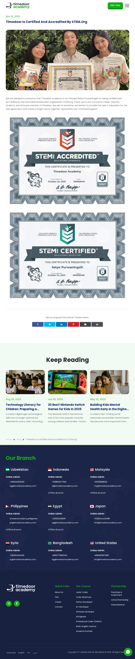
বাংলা (28, 652)
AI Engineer (81, 616)
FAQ (57, 597)
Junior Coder (82, 592)
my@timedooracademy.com (107, 486)
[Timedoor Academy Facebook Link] (17, 604)
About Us (59, 592)
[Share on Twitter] (49, 324)
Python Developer (84, 602)
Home (9, 439)
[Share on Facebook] (38, 324)
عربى (35, 652)
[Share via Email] (85, 324)
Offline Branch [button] (56, 492)
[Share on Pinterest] (73, 324)
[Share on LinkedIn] (61, 324)
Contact (59, 607)
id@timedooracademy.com (65, 486)
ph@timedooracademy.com (23, 522)
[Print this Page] (97, 324)
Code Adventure (83, 597)
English (21, 652)
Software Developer (85, 611)
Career (58, 602)
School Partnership (119, 600)
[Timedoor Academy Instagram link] (9, 604)
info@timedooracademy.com (108, 522)
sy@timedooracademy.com (23, 559)
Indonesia (11, 652)
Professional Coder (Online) (89, 621)
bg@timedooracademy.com (65, 559)
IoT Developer (82, 607)
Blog (19, 439)
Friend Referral (117, 604)
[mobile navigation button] (127, 5)
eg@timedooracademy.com (23, 486)
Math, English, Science (86, 626)
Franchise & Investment (116, 593)
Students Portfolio (84, 631)
